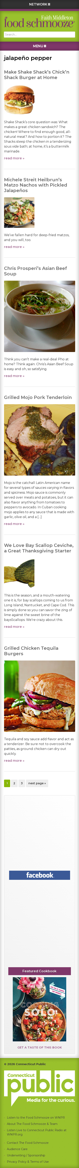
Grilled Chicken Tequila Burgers (31, 650)
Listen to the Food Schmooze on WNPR (36, 1117)
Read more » (14, 158)
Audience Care (17, 1149)
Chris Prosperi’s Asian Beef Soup (35, 271)
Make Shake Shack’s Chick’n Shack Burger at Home (36, 74)
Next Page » (37, 784)
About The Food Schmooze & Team (32, 1124)
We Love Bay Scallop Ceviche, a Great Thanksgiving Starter (39, 548)
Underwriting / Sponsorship (26, 1155)
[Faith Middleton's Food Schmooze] (39, 21)
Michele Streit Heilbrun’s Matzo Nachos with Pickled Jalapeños (35, 185)
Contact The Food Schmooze (28, 1143)
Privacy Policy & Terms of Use (28, 1162)
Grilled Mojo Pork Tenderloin (38, 397)
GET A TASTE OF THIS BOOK (39, 1047)
